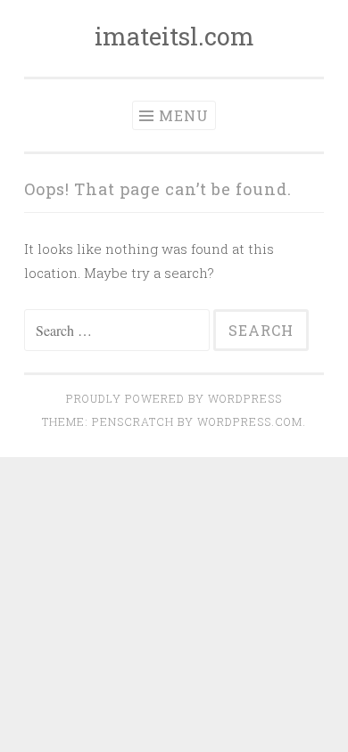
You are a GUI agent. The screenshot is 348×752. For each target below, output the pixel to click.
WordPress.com (249, 421)
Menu (184, 115)
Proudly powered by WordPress (174, 398)
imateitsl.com (174, 36)
